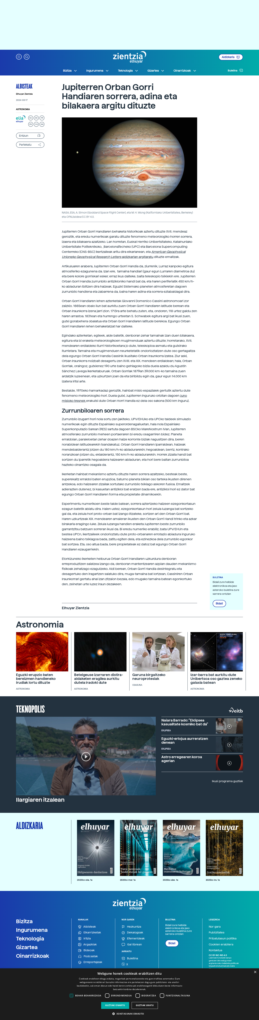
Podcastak (90, 956)
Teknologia (30, 938)
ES (36, 118)
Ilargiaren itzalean (40, 799)
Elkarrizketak (92, 932)
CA (36, 124)
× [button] (255, 972)
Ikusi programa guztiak (227, 781)
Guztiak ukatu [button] (145, 1005)
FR (42, 118)
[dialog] (129, 994)
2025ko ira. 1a (213, 880)
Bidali (219, 603)
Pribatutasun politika (222, 938)
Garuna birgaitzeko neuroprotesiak (148, 677)
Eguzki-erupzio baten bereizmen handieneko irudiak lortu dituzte (36, 679)
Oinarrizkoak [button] (182, 70)
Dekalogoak (134, 932)
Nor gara (215, 926)
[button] (19, 56)
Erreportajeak (92, 962)
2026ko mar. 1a (127, 880)
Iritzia (87, 938)
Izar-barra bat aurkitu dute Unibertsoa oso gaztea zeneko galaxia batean (216, 679)
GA (42, 124)
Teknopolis (30, 708)
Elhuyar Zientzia (24, 94)
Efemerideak (135, 938)
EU (30, 118)
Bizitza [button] (67, 70)
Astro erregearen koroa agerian (181, 759)
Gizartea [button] (153, 70)
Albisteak (24, 86)
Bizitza (24, 921)
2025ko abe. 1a (170, 880)
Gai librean (134, 944)
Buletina (233, 70)
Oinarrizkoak (32, 956)
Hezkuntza (133, 926)
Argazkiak (90, 944)
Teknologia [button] (125, 70)
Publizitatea (216, 932)
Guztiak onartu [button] (115, 1005)
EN (30, 124)
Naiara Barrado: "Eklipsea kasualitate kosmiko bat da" (184, 722)
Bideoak (89, 950)
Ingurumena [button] (94, 70)
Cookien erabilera (221, 944)
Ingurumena (32, 930)
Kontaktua (215, 950)
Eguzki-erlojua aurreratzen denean (184, 740)
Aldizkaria (228, 57)
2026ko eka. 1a (84, 880)
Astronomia (23, 109)
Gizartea (27, 947)
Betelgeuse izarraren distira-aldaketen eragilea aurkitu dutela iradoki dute (98, 679)
